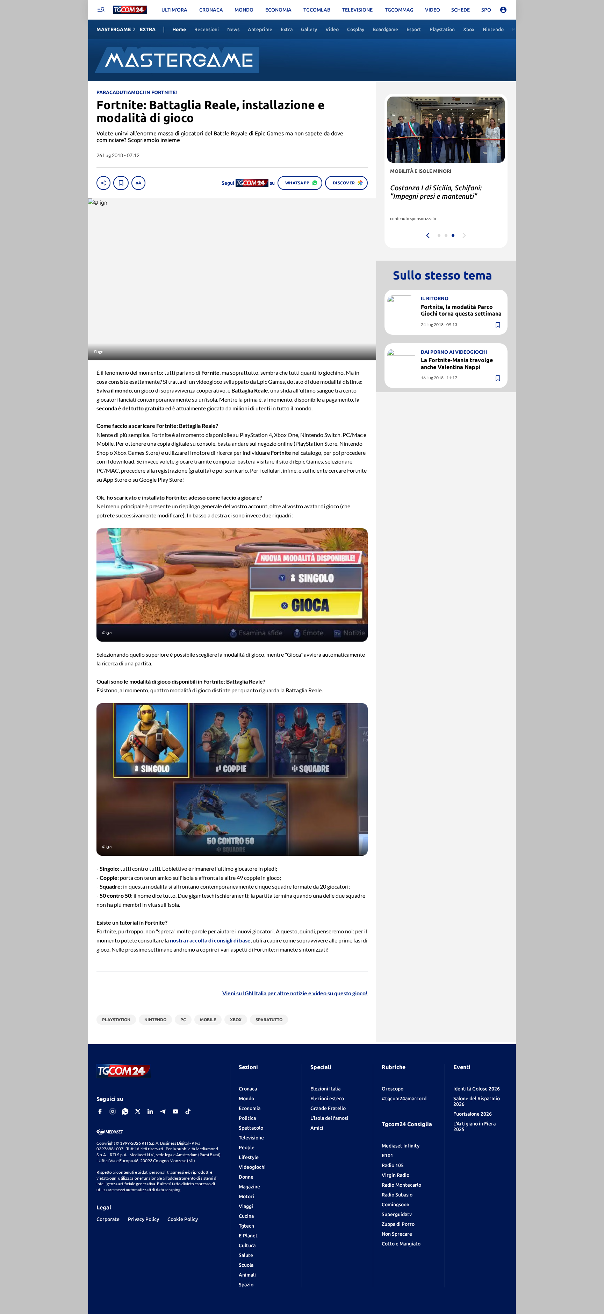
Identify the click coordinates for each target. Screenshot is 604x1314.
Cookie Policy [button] (182, 1219)
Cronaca (248, 1089)
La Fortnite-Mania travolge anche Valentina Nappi (457, 363)
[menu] (100, 10)
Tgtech (246, 1226)
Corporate (108, 1219)
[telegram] (162, 1111)
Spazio (246, 1284)
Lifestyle (249, 1157)
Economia (249, 1108)
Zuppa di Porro (398, 1224)
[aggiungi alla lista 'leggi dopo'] (121, 183)
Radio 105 (393, 1165)
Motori (246, 1196)
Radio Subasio (397, 1195)
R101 (387, 1155)
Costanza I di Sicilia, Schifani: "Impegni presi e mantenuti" (436, 192)
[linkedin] (150, 1111)
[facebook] (99, 1111)
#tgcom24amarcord (404, 1098)
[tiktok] (188, 1111)
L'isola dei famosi (329, 1118)
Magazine (249, 1186)
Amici (316, 1128)
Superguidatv (397, 1214)
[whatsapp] (125, 1111)
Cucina (246, 1216)
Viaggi (246, 1206)
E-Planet (248, 1235)
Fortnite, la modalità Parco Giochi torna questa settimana (461, 310)
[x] (137, 1111)
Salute (246, 1255)
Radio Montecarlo (401, 1185)
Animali (247, 1275)
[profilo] (503, 10)
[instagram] (112, 1111)
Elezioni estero (327, 1098)
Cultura (247, 1245)
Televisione (251, 1137)
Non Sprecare (397, 1234)
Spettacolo (251, 1128)
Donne (246, 1177)
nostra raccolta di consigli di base (210, 940)
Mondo (246, 1098)
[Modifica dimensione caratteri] (138, 183)
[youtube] (175, 1111)
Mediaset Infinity (400, 1146)
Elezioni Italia (325, 1089)
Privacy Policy (143, 1219)
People (246, 1147)
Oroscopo (392, 1089)
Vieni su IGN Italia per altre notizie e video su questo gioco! (295, 993)
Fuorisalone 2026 (472, 1114)
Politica (247, 1118)
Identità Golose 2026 (476, 1089)
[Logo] (130, 10)
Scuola (246, 1265)
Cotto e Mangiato (401, 1243)
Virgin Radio (395, 1175)
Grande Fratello (328, 1108)
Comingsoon (395, 1204)
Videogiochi (252, 1167)
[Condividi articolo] (103, 183)
